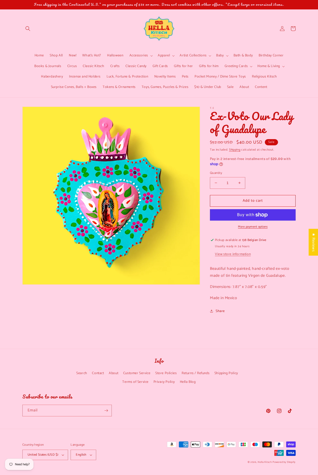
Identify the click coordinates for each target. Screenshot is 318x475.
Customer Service (137, 373)
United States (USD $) (43, 454)
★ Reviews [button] (313, 242)
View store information (233, 254)
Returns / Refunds (195, 373)
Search (81, 373)
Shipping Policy (226, 373)
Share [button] (220, 311)
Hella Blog (188, 382)
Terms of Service (135, 382)
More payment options (253, 227)
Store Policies (166, 373)
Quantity (216, 173)
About (113, 373)
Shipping (234, 149)
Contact (98, 373)
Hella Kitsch (265, 462)
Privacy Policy (164, 382)
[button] (27, 28)
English (81, 454)
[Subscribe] (106, 410)
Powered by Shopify (284, 462)
